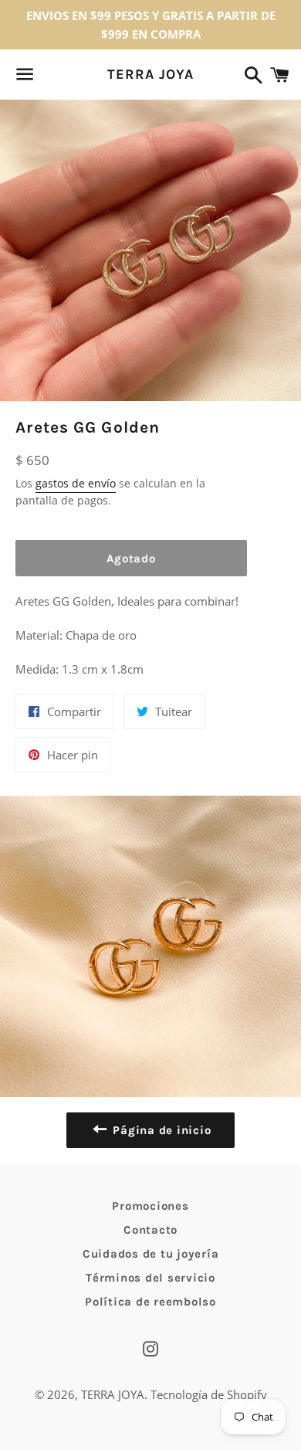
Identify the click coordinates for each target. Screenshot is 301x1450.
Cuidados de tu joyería (151, 1254)
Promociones (150, 1206)
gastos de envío (76, 483)
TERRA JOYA (150, 74)
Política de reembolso (150, 1302)
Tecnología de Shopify (208, 1394)
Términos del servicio (150, 1278)
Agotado (131, 558)
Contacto (150, 1230)
